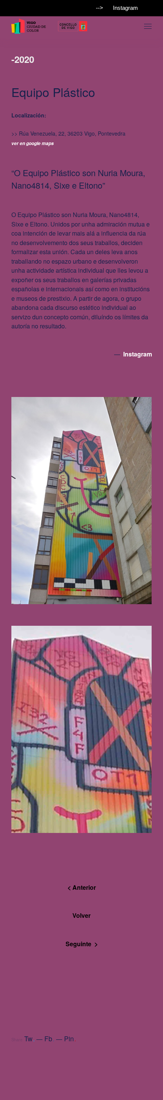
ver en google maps (32, 143)
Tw (29, 1038)
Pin (70, 1038)
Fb (49, 1038)
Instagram (125, 8)
